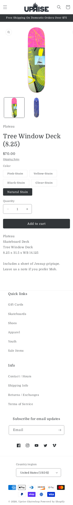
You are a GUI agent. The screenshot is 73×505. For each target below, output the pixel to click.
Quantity (9, 201)
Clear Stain (46, 183)
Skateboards (17, 314)
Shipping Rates (11, 159)
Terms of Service (20, 404)
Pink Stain (17, 174)
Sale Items (16, 350)
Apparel (14, 332)
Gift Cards (15, 304)
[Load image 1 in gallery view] (14, 107)
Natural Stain (17, 192)
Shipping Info (18, 385)
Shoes (12, 323)
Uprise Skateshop (29, 501)
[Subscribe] (59, 430)
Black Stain (18, 183)
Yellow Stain (45, 174)
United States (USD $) (34, 472)
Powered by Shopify (53, 501)
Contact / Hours (19, 376)
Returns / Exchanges (23, 394)
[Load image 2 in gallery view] (36, 107)
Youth (12, 341)
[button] (5, 7)
